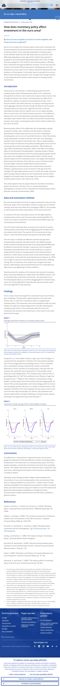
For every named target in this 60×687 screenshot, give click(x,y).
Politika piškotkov (46, 627)
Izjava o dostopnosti (47, 630)
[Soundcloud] (52, 646)
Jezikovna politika (46, 633)
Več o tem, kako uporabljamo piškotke (41, 674)
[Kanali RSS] (56, 646)
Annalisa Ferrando (33, 39)
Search (51, 5)
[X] (35, 646)
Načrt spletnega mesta (8, 637)
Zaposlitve (5, 620)
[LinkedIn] (39, 646)
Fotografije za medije (9, 626)
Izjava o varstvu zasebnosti (17, 674)
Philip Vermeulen (10, 42)
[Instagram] (43, 646)
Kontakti (4, 629)
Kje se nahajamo (7, 631)
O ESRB (4, 618)
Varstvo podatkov (46, 620)
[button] (57, 2)
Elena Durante (11, 39)
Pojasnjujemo (6, 623)
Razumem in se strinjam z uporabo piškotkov (31, 679)
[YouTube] (48, 646)
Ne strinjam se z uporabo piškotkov (31, 683)
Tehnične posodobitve (28, 622)
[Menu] (57, 5)
